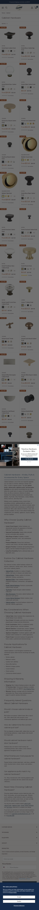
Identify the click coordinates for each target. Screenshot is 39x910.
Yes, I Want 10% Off (29, 458)
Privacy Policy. (13, 892)
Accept (19, 897)
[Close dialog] (37, 445)
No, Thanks (29, 461)
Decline (19, 901)
